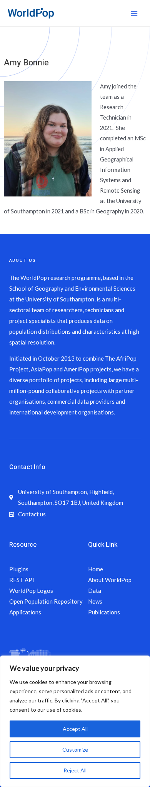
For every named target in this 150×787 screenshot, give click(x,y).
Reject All (75, 770)
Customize (75, 749)
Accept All (75, 728)
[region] (75, 721)
